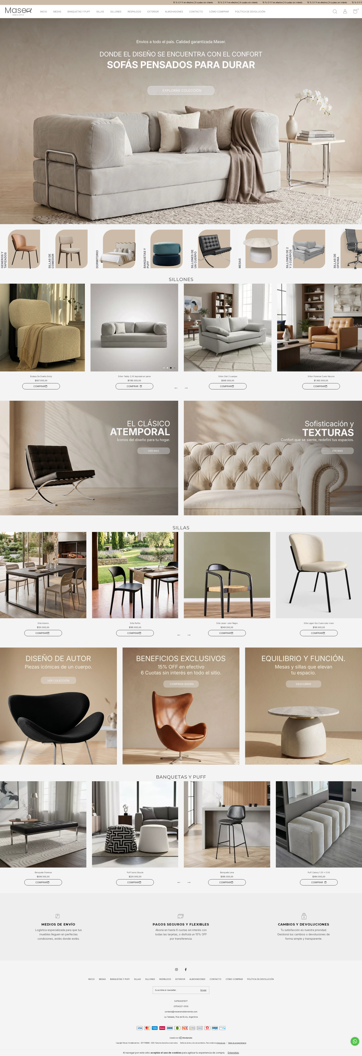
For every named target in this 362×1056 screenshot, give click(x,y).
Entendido (233, 1052)
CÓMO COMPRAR (219, 11)
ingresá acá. (221, 1043)
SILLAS (100, 11)
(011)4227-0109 (181, 1006)
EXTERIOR (153, 11)
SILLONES (115, 11)
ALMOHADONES (174, 11)
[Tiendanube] (181, 1038)
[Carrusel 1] (89, 458)
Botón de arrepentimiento (237, 1043)
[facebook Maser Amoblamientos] (185, 969)
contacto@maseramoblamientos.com (181, 1011)
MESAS (57, 11)
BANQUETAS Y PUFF (78, 11)
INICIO (43, 11)
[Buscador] (335, 12)
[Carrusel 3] (303, 706)
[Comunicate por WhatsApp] (355, 1041)
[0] (353, 12)
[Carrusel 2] (181, 121)
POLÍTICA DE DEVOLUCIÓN (250, 11)
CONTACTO (196, 11)
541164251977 (181, 1001)
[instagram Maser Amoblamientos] (176, 969)
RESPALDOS (134, 11)
